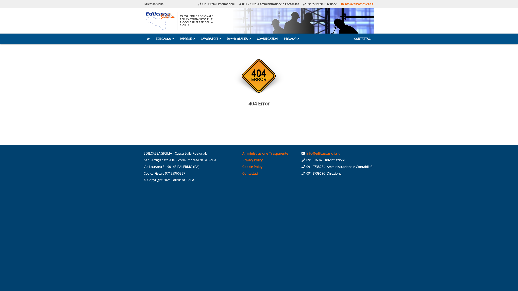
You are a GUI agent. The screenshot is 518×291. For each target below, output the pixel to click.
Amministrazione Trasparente (265, 153)
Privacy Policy (252, 160)
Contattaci (250, 173)
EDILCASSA (164, 38)
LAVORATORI (210, 38)
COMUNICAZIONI (267, 38)
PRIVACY (290, 38)
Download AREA (237, 38)
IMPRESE (186, 38)
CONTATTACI (362, 38)
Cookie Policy (252, 166)
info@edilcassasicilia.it (358, 4)
